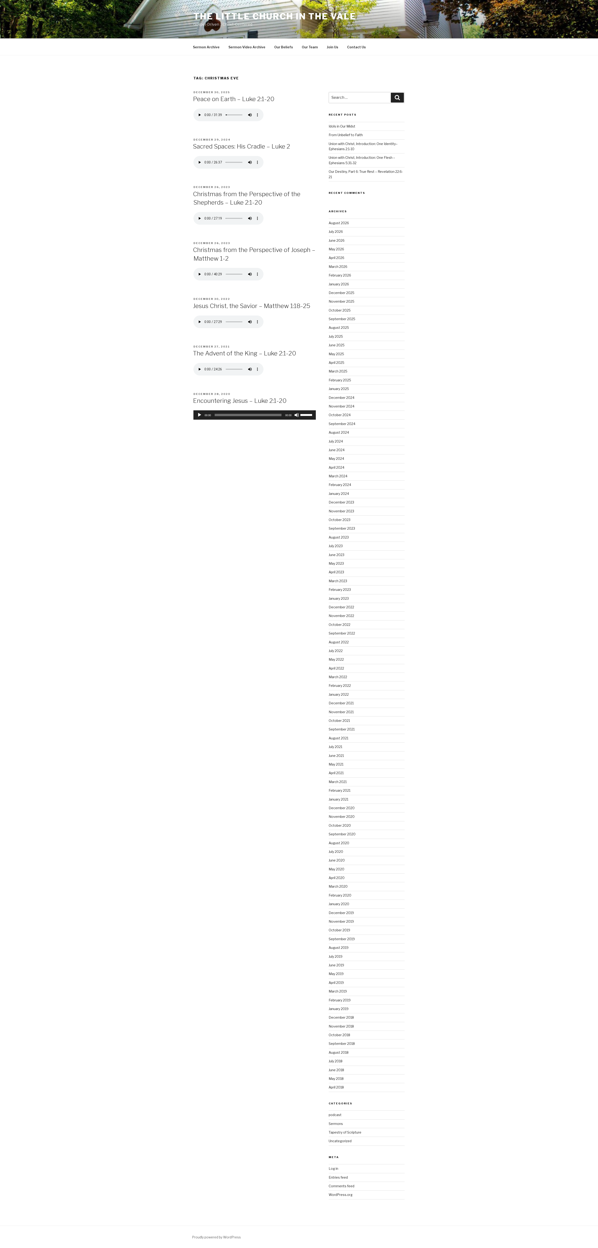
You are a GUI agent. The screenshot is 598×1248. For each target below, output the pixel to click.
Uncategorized (340, 1141)
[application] (254, 415)
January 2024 (339, 494)
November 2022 (341, 616)
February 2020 (340, 895)
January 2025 (339, 389)
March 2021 (338, 782)
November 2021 (341, 712)
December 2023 (341, 502)
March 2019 (338, 991)
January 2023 (339, 598)
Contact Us (356, 47)
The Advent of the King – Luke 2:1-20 (244, 353)
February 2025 (340, 380)
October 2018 (339, 1035)
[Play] (199, 415)
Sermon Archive (206, 47)
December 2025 (341, 293)
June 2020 (337, 860)
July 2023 (336, 546)
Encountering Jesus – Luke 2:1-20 (240, 400)
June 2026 (337, 240)
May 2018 (336, 1079)
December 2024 (341, 398)
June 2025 (337, 345)
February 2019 (340, 1000)
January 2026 (339, 284)
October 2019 (339, 930)
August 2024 (339, 432)
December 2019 (341, 913)
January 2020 (339, 904)
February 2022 (340, 686)
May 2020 (336, 869)
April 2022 (336, 668)
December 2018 (341, 1017)
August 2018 (339, 1052)
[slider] (306, 414)
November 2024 (341, 406)
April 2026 (336, 258)
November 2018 (341, 1026)
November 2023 (341, 511)
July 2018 (335, 1061)
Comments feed (341, 1186)
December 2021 (341, 703)
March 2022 (338, 677)
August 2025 (339, 328)
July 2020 (336, 852)
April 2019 (336, 983)
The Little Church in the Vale (274, 16)
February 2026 (340, 275)
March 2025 (338, 371)
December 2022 (341, 607)
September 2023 (342, 528)
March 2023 (338, 581)
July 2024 (336, 441)
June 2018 (336, 1070)
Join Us (332, 47)
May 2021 (336, 764)
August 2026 (339, 223)
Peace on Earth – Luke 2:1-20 (233, 99)
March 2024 (338, 476)
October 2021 (339, 721)
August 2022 (339, 642)
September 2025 (342, 319)
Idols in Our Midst (342, 126)
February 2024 (340, 485)
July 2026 (336, 232)
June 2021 (336, 756)
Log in (333, 1168)
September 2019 (342, 939)
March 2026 (338, 267)
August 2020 (339, 843)
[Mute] (296, 415)
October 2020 (340, 825)
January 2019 (339, 1009)
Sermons (336, 1124)
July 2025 (336, 336)
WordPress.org (340, 1195)
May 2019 (336, 974)
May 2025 (336, 354)
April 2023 (336, 572)
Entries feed (338, 1177)
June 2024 (337, 450)
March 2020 (338, 886)
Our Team (310, 47)
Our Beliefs (283, 47)
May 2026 (336, 249)
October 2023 (339, 520)
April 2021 (336, 773)
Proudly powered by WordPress (216, 1237)
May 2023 (336, 563)
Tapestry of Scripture (345, 1132)
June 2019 (336, 965)
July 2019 (335, 956)
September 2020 (342, 834)
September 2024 (342, 424)
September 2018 (342, 1044)
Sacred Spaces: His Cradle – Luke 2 (241, 146)
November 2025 (341, 301)
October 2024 (340, 415)
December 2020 (342, 808)
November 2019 (341, 921)
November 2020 (342, 817)
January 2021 (338, 799)
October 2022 (339, 625)
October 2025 (340, 310)
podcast (335, 1115)
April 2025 (336, 363)
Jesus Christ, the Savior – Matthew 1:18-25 (251, 305)
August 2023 (339, 537)
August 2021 (338, 738)
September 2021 (342, 729)
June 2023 (336, 555)
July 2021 (335, 747)
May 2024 (336, 459)
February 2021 (339, 790)
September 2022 (342, 633)
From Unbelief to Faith (346, 135)
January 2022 (339, 694)
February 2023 (340, 590)
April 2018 (336, 1087)
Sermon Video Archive (246, 47)
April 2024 (336, 467)
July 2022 (336, 651)
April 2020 (337, 878)
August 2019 (339, 948)
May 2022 (336, 659)
